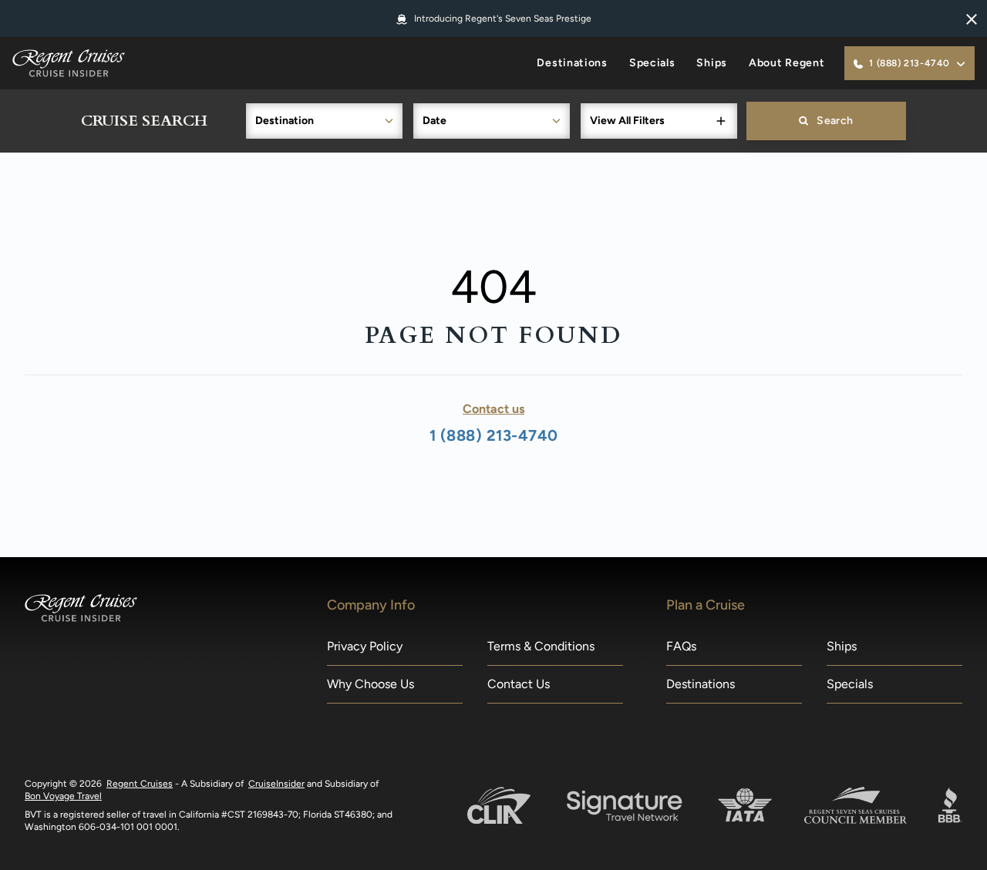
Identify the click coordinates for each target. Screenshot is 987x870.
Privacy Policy (365, 646)
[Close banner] (971, 18)
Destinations (572, 62)
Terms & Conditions (541, 646)
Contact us (493, 408)
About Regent (786, 62)
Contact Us (518, 684)
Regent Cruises (139, 783)
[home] (68, 63)
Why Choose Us (370, 684)
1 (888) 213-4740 (493, 435)
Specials (652, 62)
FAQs (681, 646)
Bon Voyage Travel (63, 796)
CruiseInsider (276, 783)
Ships (711, 62)
